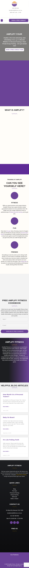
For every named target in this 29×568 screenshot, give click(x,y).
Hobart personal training (16, 212)
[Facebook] (14, 15)
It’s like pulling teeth (11, 440)
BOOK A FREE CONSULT (19, 20)
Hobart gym (15, 40)
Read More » (6, 406)
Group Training (11, 43)
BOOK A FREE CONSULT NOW (14, 49)
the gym (9, 231)
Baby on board (8, 417)
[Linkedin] (11, 15)
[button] (2, 20)
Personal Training (16, 41)
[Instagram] (17, 15)
